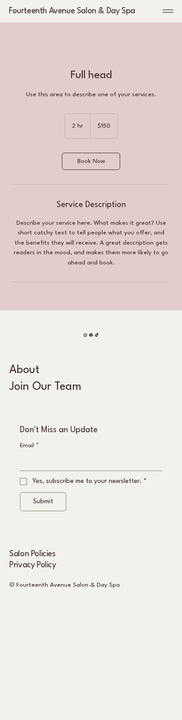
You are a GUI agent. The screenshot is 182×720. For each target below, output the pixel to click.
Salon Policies (32, 554)
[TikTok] (97, 335)
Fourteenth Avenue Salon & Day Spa (72, 11)
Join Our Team (45, 386)
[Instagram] (85, 335)
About (24, 370)
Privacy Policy (32, 565)
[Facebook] (91, 335)
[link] (91, 161)
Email (29, 446)
